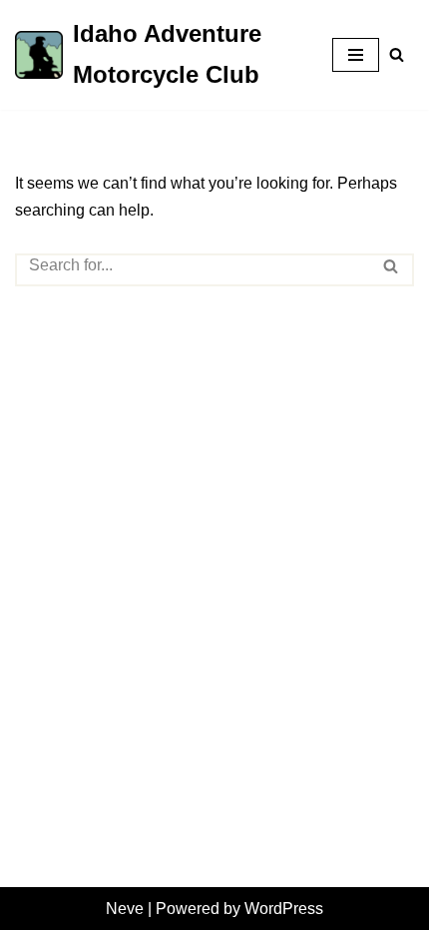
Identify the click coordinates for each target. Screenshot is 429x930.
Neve (125, 908)
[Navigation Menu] (355, 55)
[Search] (396, 54)
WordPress (283, 908)
